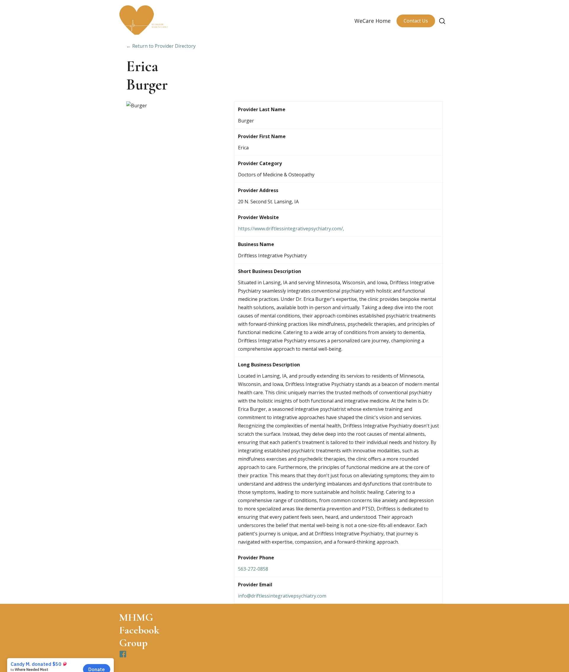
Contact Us (416, 20)
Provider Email (255, 584)
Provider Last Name (261, 109)
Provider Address (258, 190)
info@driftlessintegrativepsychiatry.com (282, 596)
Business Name (256, 244)
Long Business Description (269, 364)
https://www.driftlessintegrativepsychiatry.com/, (291, 228)
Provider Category (260, 163)
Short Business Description (269, 271)
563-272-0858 (253, 569)
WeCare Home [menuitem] (372, 20)
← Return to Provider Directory (161, 46)
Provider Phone (256, 557)
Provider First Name (262, 136)
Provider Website (258, 217)
